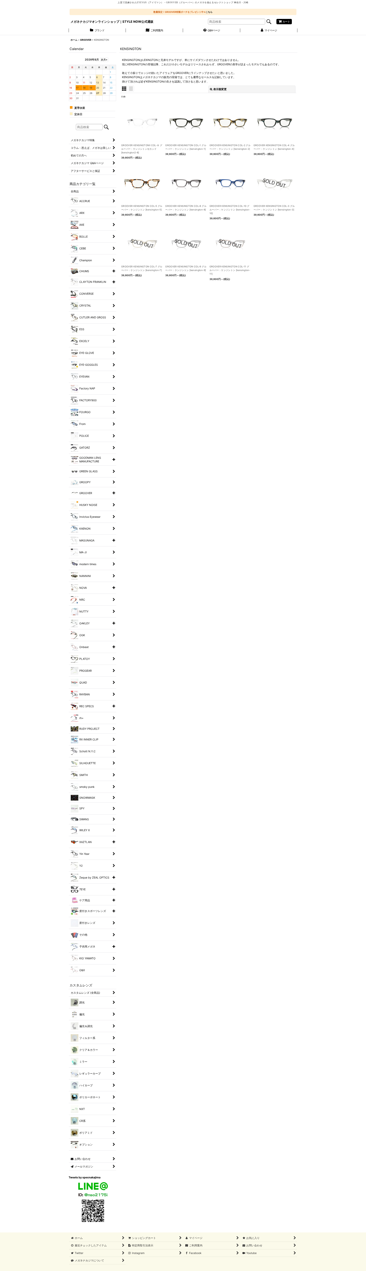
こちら (209, 12)
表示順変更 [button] (220, 89)
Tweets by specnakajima (84, 1177)
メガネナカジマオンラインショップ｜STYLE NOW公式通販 (112, 21)
